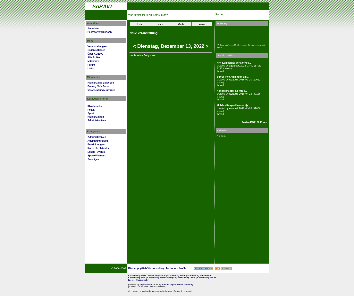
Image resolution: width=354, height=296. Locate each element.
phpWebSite (146, 284)
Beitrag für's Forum (98, 86)
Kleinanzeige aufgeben (100, 82)
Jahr (160, 24)
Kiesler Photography (138, 280)
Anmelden (93, 28)
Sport (90, 113)
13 (188, 46)
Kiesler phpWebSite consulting (146, 268)
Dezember (172, 46)
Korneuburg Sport (157, 275)
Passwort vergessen (99, 32)
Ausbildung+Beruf (98, 140)
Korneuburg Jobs (136, 277)
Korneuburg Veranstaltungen (161, 277)
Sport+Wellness (96, 155)
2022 (199, 46)
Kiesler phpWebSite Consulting (177, 284)
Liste (139, 24)
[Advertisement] (241, 34)
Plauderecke (94, 106)
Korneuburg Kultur (176, 275)
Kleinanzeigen (95, 116)
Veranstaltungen (97, 46)
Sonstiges (93, 159)
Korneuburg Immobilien (199, 275)
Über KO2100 (95, 53)
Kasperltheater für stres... (232, 90)
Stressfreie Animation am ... (233, 76)
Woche (181, 24)
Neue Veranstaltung (143, 33)
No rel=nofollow (223, 268)
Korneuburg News (137, 275)
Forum (91, 64)
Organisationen (96, 50)
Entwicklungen (95, 144)
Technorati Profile (176, 268)
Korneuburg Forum (206, 277)
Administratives (96, 120)
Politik (91, 109)
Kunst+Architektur (98, 148)
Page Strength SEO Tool (203, 268)
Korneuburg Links (186, 277)
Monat (202, 24)
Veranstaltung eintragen (101, 90)
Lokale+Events (96, 151)
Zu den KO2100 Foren (254, 122)
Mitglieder (93, 61)
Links (90, 68)
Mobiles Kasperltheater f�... (233, 105)
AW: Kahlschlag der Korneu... (234, 62)
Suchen (219, 14)
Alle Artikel (93, 57)
